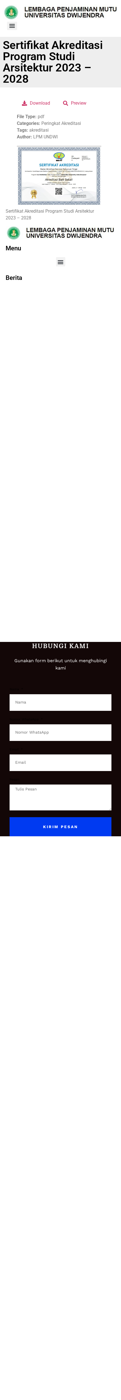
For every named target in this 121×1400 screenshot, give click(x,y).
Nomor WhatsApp (25, 719)
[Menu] (12, 26)
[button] (60, 261)
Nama (15, 689)
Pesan (14, 779)
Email (15, 749)
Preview (78, 103)
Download (40, 103)
